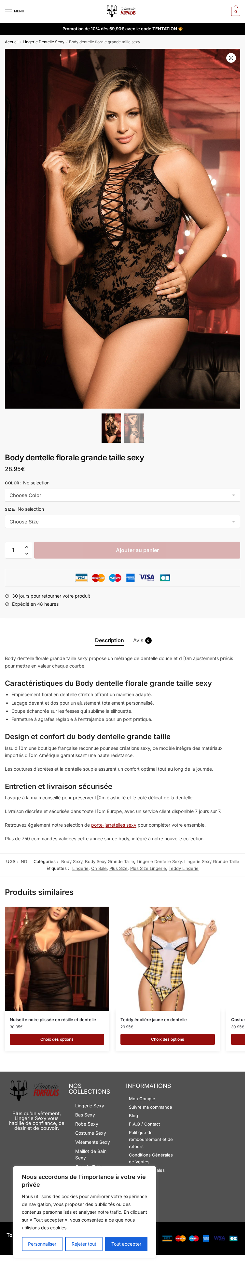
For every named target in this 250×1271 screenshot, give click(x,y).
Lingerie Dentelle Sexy (43, 41)
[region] (84, 1212)
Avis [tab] (138, 640)
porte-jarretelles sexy (113, 825)
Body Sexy (71, 861)
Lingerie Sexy (89, 1105)
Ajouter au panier (137, 550)
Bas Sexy (85, 1114)
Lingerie (80, 868)
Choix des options (57, 1039)
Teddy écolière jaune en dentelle (153, 1019)
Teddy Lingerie (184, 868)
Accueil (12, 41)
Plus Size (118, 868)
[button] (231, 58)
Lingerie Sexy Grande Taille (211, 861)
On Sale (99, 868)
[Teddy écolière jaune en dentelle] (168, 959)
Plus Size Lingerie (148, 868)
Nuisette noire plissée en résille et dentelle (53, 1019)
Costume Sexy (90, 1133)
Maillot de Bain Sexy (90, 1154)
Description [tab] (109, 640)
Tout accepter (126, 1244)
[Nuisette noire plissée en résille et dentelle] (57, 959)
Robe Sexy (86, 1124)
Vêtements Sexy (92, 1142)
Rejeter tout (84, 1244)
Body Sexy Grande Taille (109, 861)
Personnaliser (42, 1244)
